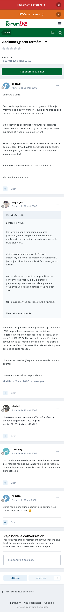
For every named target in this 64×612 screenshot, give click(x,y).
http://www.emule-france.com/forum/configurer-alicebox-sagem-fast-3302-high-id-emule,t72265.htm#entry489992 (29, 421)
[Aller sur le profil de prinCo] (6, 86)
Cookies (49, 602)
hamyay (17, 449)
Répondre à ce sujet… (21, 559)
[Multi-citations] (5, 188)
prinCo (10, 57)
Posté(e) (24, 87)
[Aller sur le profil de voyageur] (6, 204)
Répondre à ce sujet (32, 71)
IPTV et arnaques (29, 14)
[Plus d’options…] (57, 86)
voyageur (18, 202)
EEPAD (28, 60)
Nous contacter (32, 602)
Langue (14, 602)
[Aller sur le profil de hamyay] (6, 451)
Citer (13, 188)
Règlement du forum (29, 4)
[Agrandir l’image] (30, 510)
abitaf (16, 406)
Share (16, 578)
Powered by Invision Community (32, 607)
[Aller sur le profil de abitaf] (6, 408)
